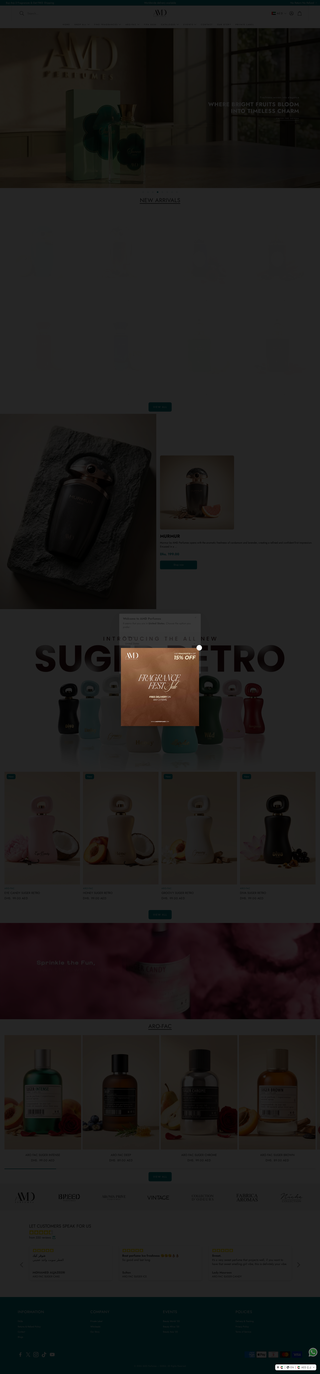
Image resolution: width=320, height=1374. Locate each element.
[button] (295, 1367)
